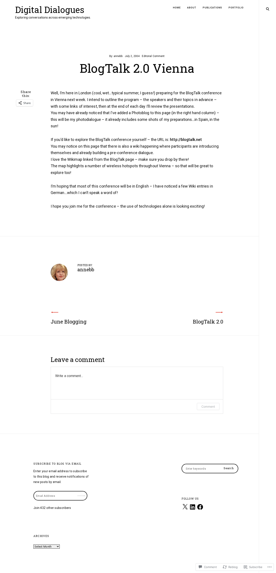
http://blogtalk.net (186, 139)
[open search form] (267, 8)
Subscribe (82, 492)
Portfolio (236, 7)
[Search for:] (210, 468)
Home (177, 7)
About (191, 7)
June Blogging (68, 321)
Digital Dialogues (49, 9)
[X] (185, 507)
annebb (118, 56)
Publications (212, 7)
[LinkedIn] (192, 507)
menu (267, 8)
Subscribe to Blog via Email (57, 463)
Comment (208, 406)
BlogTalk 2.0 (208, 321)
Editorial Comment (153, 56)
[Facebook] (200, 507)
